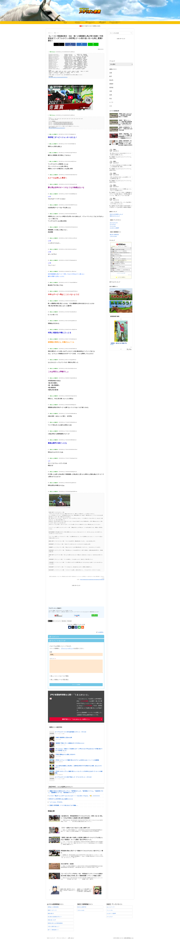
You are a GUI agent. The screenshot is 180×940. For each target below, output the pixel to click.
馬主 (110, 98)
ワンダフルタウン (57, 621)
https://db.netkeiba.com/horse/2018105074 (57, 128)
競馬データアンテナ (52, 910)
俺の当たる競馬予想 (114, 234)
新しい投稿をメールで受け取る (59, 679)
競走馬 (111, 80)
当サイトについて (51, 938)
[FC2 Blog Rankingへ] (95, 615)
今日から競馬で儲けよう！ (54, 926)
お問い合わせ (71, 938)
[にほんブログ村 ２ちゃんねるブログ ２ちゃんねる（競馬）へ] (77, 615)
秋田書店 (112, 345)
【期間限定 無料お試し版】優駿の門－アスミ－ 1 (120, 343)
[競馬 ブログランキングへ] (58, 615)
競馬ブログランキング (115, 216)
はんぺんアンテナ (114, 222)
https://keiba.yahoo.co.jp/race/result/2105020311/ (58, 77)
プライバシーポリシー (67, 648)
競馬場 (111, 87)
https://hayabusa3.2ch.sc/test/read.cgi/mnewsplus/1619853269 (92, 579)
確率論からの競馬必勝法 (53, 907)
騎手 (110, 76)
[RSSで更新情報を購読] (82, 627)
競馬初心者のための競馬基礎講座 (55, 923)
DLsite (129, 349)
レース (51, 621)
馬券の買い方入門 (52, 920)
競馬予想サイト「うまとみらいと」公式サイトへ (76, 719)
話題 (110, 73)
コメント (53, 658)
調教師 (111, 84)
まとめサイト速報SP (114, 228)
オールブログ (113, 224)
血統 (110, 95)
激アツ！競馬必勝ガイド (53, 929)
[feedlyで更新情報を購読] (79, 627)
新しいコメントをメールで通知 (59, 676)
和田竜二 (65, 621)
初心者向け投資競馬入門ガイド (55, 916)
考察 (110, 91)
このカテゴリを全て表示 (121, 273)
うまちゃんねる (113, 236)
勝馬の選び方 (51, 913)
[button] (131, 33)
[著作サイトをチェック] (69, 627)
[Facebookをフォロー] (76, 627)
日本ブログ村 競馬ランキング (116, 214)
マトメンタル (113, 226)
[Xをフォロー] (72, 627)
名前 (51, 652)
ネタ (110, 106)
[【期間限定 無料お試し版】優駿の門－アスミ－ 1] (121, 331)
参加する (129, 274)
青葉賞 (70, 621)
